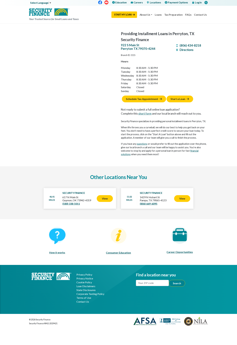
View (105, 198)
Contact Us (200, 14)
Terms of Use (83, 297)
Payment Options (178, 2)
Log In (198, 2)
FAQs (188, 14)
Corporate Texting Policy (90, 293)
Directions (186, 50)
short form (145, 113)
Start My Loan (123, 14)
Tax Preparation (173, 14)
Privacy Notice (84, 278)
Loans (158, 14)
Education (121, 2)
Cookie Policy (84, 282)
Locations (155, 2)
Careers (138, 2)
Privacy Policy (84, 274)
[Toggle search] (206, 2)
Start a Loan (178, 98)
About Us (145, 14)
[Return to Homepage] (51, 275)
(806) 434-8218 (190, 45)
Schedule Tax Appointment (142, 98)
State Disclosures (86, 290)
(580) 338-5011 (71, 203)
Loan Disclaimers (85, 286)
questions (142, 143)
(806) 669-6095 (148, 203)
